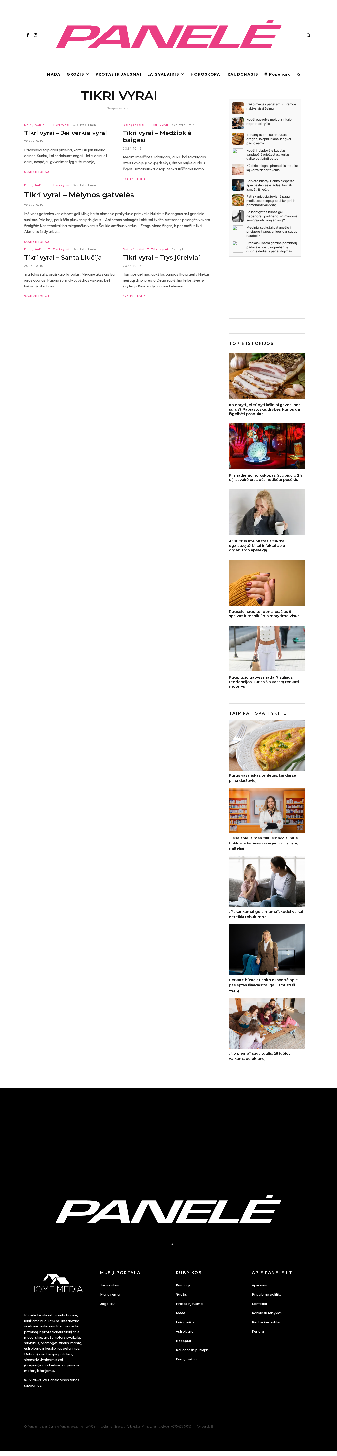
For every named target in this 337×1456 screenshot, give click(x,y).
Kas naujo (183, 1285)
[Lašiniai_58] (267, 376)
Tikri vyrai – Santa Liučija (63, 257)
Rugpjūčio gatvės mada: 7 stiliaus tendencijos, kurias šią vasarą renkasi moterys (264, 682)
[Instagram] (35, 35)
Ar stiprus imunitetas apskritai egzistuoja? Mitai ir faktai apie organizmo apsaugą (257, 545)
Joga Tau (107, 1303)
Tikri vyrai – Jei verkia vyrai (65, 133)
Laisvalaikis (163, 74)
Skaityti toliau (36, 172)
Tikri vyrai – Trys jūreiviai (161, 257)
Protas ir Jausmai (118, 74)
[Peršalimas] (267, 512)
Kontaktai (259, 1303)
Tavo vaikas (109, 1285)
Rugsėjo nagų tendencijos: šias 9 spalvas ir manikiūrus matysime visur (264, 613)
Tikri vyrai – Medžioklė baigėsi (157, 137)
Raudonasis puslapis (192, 1349)
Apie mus (259, 1285)
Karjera (258, 1331)
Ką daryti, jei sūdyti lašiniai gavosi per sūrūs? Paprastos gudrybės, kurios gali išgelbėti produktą (265, 409)
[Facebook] (27, 35)
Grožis (75, 74)
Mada (54, 74)
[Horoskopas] (267, 446)
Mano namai (110, 1294)
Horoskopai (206, 74)
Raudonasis (243, 74)
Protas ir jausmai (189, 1303)
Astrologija (184, 1331)
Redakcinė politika (266, 1322)
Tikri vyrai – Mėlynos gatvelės (79, 195)
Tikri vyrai (61, 125)
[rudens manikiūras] (267, 583)
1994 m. (53, 1320)
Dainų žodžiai (35, 125)
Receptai (183, 1340)
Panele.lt (31, 1315)
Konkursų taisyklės (267, 1312)
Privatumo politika (266, 1294)
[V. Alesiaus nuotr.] (267, 648)
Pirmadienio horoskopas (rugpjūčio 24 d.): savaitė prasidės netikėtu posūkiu (265, 477)
